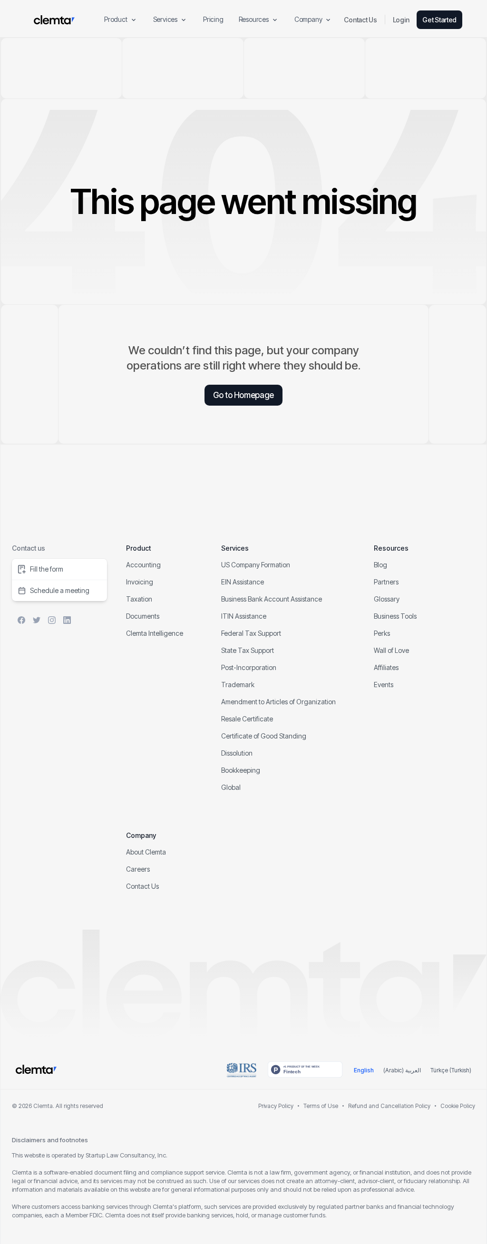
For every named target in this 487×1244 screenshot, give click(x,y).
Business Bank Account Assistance (271, 599)
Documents (142, 616)
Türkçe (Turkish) (450, 1070)
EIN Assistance (242, 582)
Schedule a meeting (59, 590)
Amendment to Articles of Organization (278, 702)
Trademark (237, 684)
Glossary (386, 599)
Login (401, 20)
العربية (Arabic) (402, 1070)
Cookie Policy (457, 1105)
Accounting (143, 565)
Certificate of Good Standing (263, 736)
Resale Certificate (247, 719)
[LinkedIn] (67, 620)
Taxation (139, 599)
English (364, 1070)
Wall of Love (391, 650)
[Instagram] (52, 620)
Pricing (213, 19)
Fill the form (46, 569)
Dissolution (237, 753)
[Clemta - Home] (54, 20)
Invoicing (139, 582)
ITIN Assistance (243, 616)
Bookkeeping (240, 770)
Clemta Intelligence (154, 633)
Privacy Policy (275, 1105)
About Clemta (146, 852)
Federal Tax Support (251, 633)
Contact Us (360, 20)
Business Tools (395, 616)
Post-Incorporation (248, 667)
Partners (386, 582)
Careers (138, 869)
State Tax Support (247, 650)
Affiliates (386, 667)
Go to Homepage (243, 395)
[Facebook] (21, 620)
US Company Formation (255, 565)
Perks (382, 633)
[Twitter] (36, 620)
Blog (380, 565)
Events (383, 684)
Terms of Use (320, 1105)
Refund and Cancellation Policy (389, 1105)
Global (231, 787)
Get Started (439, 20)
